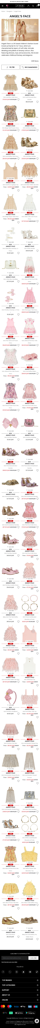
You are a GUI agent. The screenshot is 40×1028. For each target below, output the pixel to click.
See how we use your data (9, 962)
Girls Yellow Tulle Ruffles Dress (29, 902)
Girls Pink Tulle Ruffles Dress (10, 647)
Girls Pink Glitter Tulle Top (29, 711)
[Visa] (16, 1006)
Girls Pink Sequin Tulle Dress (29, 310)
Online (5, 1000)
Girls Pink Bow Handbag (29, 437)
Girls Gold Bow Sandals (29, 156)
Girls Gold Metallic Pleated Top (29, 743)
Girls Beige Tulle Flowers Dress (10, 128)
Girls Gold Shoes (10, 934)
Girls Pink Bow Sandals (10, 553)
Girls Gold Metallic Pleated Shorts (10, 775)
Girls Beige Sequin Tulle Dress (11, 216)
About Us (6, 995)
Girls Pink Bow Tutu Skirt (10, 743)
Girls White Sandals (29, 248)
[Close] (38, 1)
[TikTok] (36, 972)
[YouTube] (30, 972)
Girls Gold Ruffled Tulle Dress (10, 156)
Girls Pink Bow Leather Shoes (10, 585)
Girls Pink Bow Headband (10, 711)
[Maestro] (9, 1006)
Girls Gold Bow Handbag (29, 128)
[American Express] (30, 1006)
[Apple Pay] (23, 1006)
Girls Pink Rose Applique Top (29, 647)
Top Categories (8, 985)
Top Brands (7, 980)
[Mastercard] (3, 1006)
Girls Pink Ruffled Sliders (29, 371)
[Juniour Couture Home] (20, 6)
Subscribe (33, 958)
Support (5, 990)
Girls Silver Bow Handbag (29, 809)
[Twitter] (9, 972)
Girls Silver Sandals (10, 837)
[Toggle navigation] (2, 5)
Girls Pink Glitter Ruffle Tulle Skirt (10, 679)
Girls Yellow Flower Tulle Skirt (10, 902)
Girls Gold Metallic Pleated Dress (10, 809)
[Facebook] (3, 972)
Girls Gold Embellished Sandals (10, 496)
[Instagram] (16, 972)
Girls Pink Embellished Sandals (29, 496)
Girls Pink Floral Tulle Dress (29, 405)
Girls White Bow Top (29, 679)
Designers (9, 11)
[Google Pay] (5, 1012)
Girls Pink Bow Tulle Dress (30, 585)
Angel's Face (17, 11)
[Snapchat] (23, 972)
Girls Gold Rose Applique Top (10, 184)
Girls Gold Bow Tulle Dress (10, 97)
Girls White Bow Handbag (10, 279)
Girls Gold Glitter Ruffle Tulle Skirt (29, 184)
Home (3, 11)
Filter (11, 67)
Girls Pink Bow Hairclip (10, 437)
